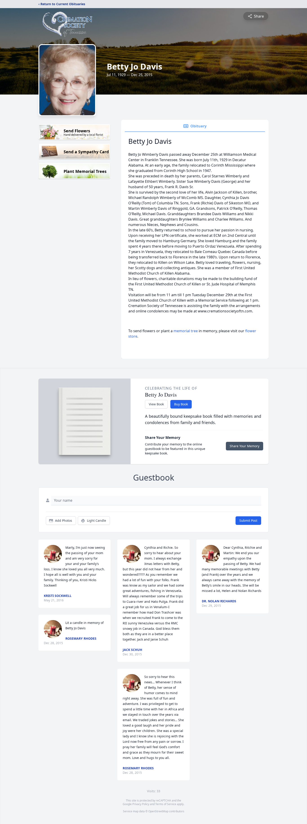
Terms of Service (165, 804)
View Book (156, 404)
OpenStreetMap (158, 811)
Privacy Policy (140, 804)
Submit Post (248, 520)
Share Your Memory (244, 446)
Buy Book (181, 404)
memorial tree (186, 330)
